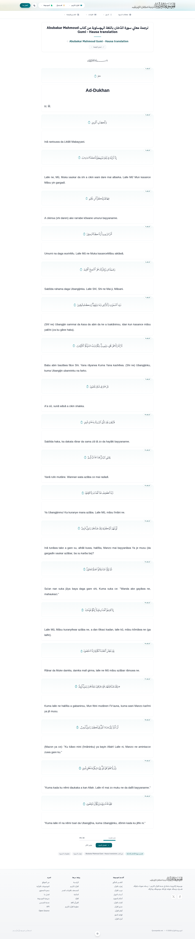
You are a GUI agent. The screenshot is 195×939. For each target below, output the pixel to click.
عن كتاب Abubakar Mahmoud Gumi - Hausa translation (104, 854)
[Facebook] (179, 896)
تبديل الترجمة (97, 47)
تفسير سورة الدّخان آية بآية (135, 854)
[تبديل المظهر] (34, 5)
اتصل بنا (25, 5)
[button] (107, 15)
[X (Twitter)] (173, 896)
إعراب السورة (77, 854)
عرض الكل (88, 845)
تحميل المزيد (102, 845)
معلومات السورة (64, 854)
